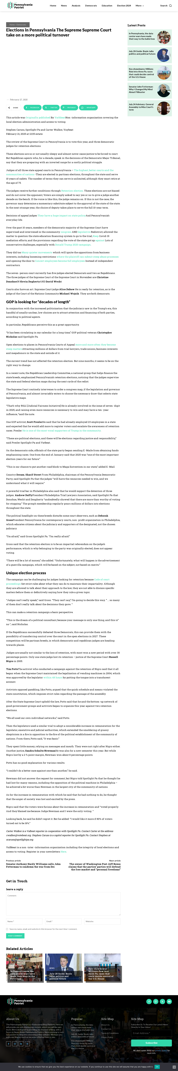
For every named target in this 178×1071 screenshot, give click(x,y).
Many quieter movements (37, 252)
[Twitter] (162, 1001)
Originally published (38, 117)
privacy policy (161, 1050)
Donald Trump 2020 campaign (73, 244)
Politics (92, 963)
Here (63, 851)
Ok (157, 1067)
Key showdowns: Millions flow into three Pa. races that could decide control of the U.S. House (100, 973)
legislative (84, 231)
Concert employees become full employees (60, 260)
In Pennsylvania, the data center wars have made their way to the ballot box (22, 975)
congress (66, 231)
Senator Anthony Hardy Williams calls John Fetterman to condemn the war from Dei (33, 865)
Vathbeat (60, 117)
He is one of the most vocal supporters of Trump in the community (61, 430)
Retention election (72, 190)
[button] (166, 5)
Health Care (16, 965)
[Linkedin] (21, 1043)
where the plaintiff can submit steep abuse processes (88, 256)
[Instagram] (155, 1001)
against (99, 240)
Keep (96, 236)
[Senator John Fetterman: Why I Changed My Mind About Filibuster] (163, 90)
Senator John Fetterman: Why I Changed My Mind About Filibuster (141, 89)
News (51, 968)
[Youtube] (169, 1001)
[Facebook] (149, 1001)
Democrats (21, 24)
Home (12, 24)
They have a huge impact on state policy (62, 215)
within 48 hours (52, 677)
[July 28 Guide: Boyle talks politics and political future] (63, 967)
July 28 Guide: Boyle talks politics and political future (60, 976)
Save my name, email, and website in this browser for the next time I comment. (43, 929)
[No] (174, 1067)
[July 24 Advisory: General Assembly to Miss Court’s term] (163, 108)
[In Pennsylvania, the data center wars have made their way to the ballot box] (24, 967)
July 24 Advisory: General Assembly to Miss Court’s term (141, 107)
